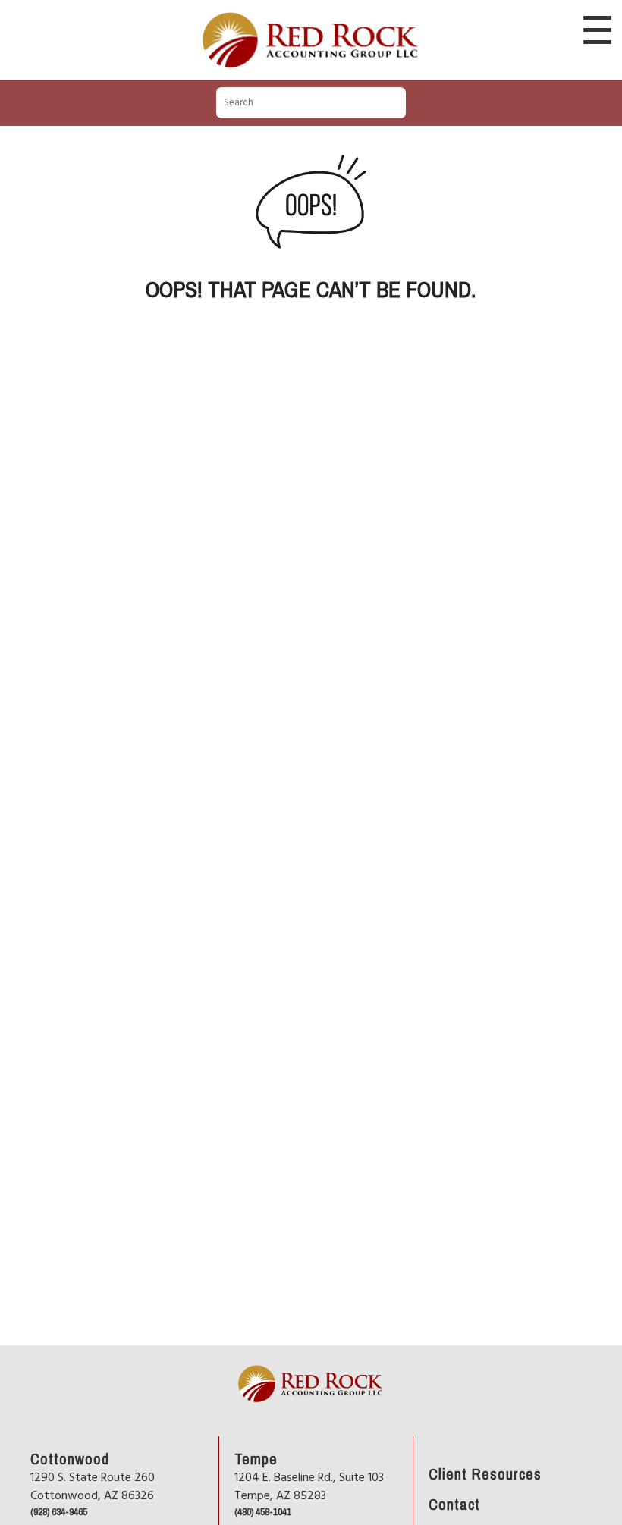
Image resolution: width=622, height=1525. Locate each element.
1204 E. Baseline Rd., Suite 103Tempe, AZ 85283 (309, 1487)
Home (248, 1351)
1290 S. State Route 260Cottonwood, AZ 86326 (92, 1487)
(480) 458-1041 (262, 1512)
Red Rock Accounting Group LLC (311, 14)
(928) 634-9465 (58, 1512)
